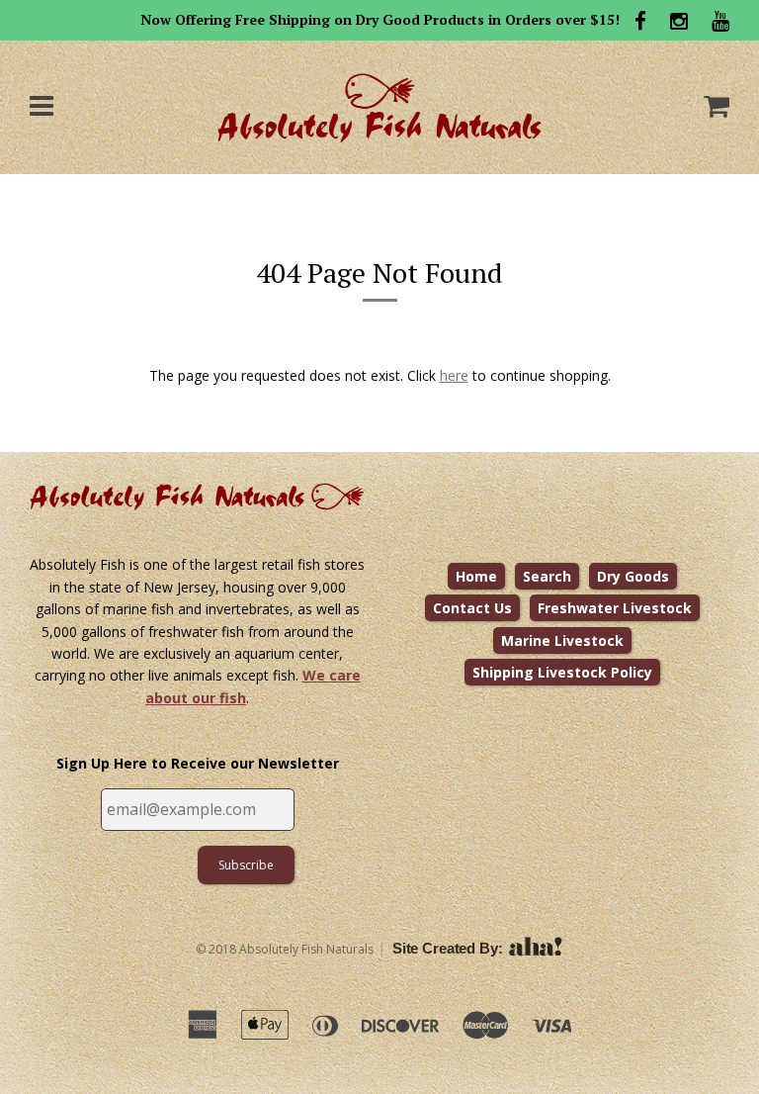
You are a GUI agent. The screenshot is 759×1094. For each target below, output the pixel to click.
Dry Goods (633, 576)
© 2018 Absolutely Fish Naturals (285, 949)
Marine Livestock (562, 640)
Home (476, 576)
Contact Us (472, 607)
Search (547, 576)
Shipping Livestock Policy (562, 672)
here (454, 375)
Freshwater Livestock (615, 607)
